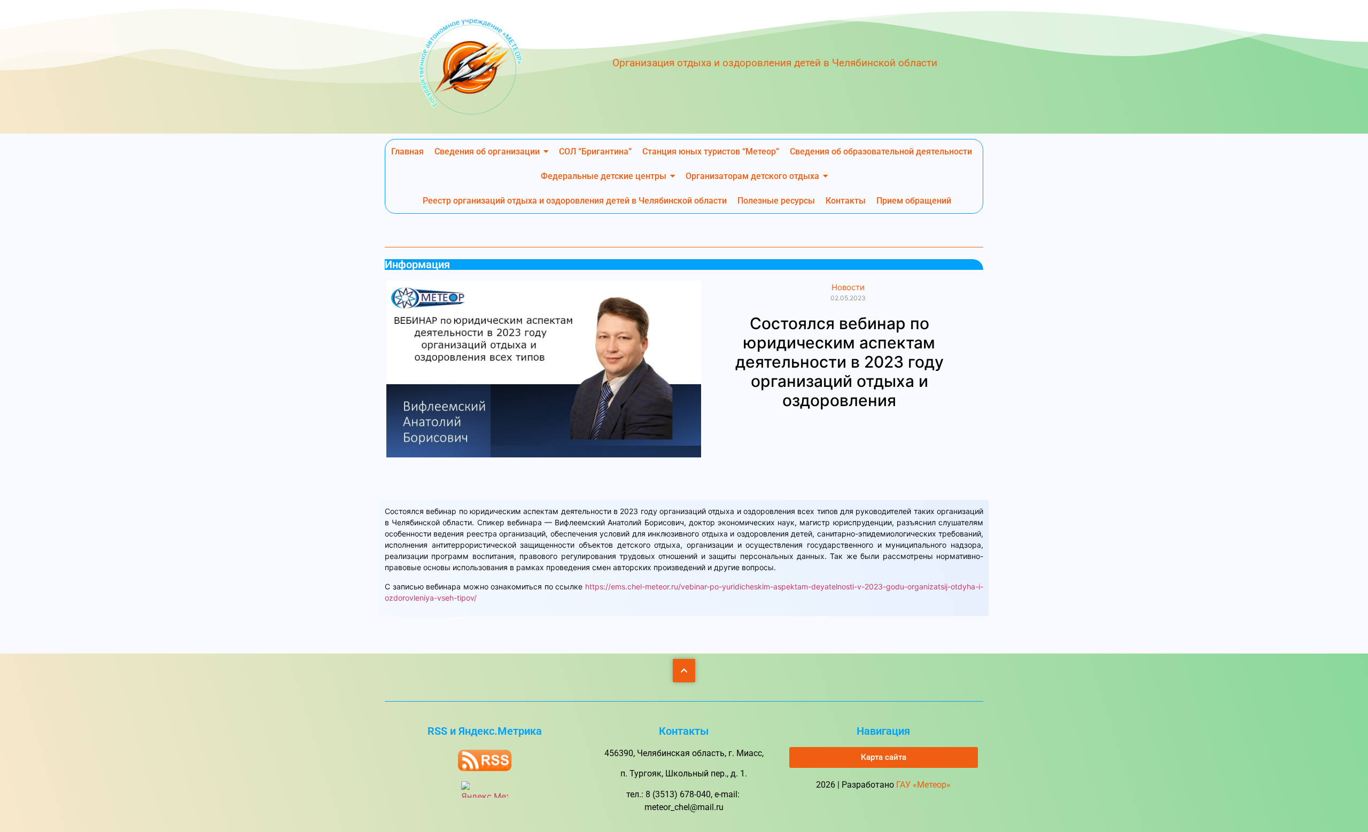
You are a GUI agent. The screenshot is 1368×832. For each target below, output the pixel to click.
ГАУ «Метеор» (923, 785)
